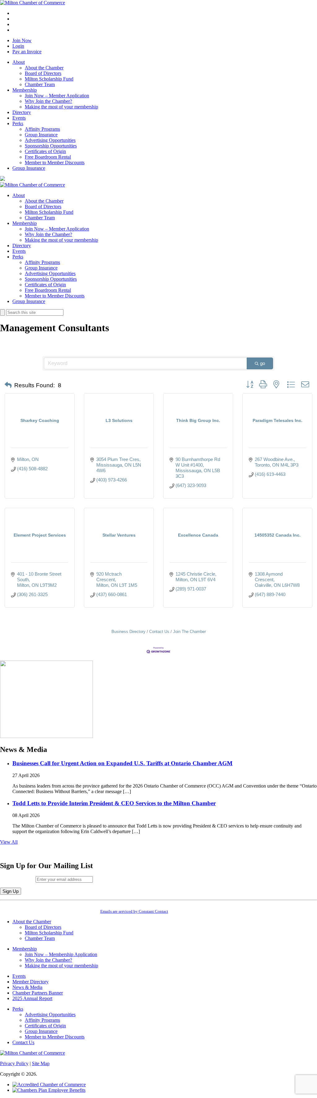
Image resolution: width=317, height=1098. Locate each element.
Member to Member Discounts (55, 162)
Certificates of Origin (45, 151)
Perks (17, 123)
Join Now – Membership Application (61, 954)
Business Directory (128, 631)
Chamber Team (40, 84)
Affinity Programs (42, 129)
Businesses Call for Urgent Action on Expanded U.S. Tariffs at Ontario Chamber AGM (122, 763)
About (18, 62)
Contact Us (159, 631)
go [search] (262, 363)
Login (18, 46)
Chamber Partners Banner (37, 992)
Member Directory (30, 981)
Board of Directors (43, 73)
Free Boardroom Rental (48, 157)
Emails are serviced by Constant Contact (134, 911)
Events (19, 118)
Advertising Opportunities (50, 140)
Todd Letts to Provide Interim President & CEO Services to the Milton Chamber (114, 803)
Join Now (22, 40)
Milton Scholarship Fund (49, 78)
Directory (21, 112)
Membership (24, 90)
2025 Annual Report (32, 998)
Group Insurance (41, 134)
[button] (8, 385)
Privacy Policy (14, 1063)
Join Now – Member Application (57, 95)
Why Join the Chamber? (48, 101)
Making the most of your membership (61, 106)
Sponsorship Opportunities (51, 145)
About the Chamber (44, 67)
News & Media (27, 987)
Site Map (41, 1063)
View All (9, 842)
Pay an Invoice (26, 51)
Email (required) (18, 879)
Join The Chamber (189, 631)
